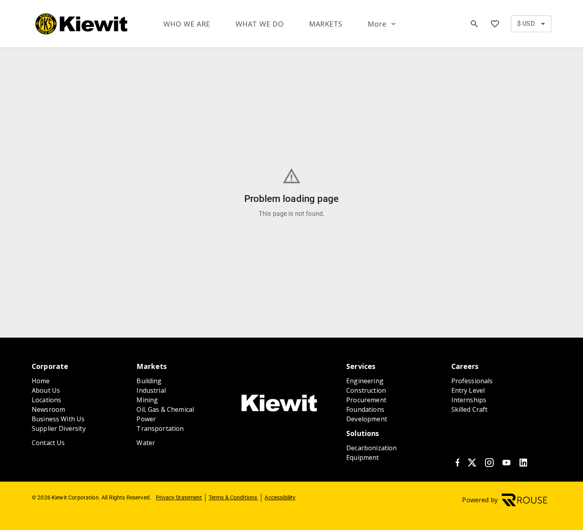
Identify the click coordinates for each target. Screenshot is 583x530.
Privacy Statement (179, 497)
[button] (382, 23)
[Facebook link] (457, 464)
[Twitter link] (472, 464)
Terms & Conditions (234, 497)
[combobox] (531, 24)
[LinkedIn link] (523, 464)
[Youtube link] (506, 464)
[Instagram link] (489, 464)
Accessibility (280, 497)
